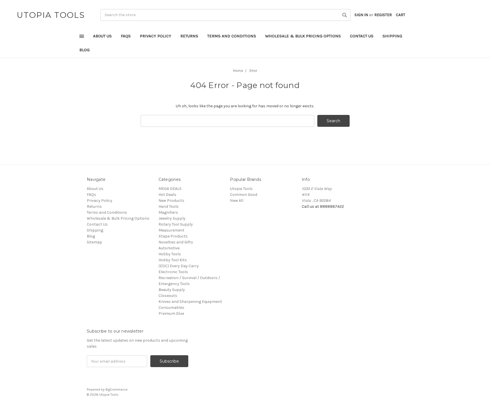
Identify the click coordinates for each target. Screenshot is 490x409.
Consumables (171, 307)
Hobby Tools (170, 254)
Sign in (361, 14)
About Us (102, 35)
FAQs (126, 35)
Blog (84, 49)
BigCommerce (116, 389)
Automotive (169, 248)
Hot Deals (167, 194)
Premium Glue (171, 313)
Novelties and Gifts (176, 242)
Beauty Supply (172, 289)
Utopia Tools (241, 188)
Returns (189, 35)
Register (383, 14)
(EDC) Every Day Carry (179, 266)
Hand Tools (169, 206)
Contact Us (361, 35)
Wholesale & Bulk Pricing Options (303, 35)
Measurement (171, 230)
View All (236, 200)
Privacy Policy (155, 35)
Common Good (243, 194)
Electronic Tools (173, 271)
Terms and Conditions (231, 35)
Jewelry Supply (172, 218)
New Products (171, 200)
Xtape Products (173, 236)
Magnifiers (168, 212)
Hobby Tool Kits (173, 260)
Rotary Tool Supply (176, 224)
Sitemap (94, 242)
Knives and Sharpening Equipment (190, 301)
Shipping (392, 35)
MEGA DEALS (170, 188)
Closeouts (168, 295)
